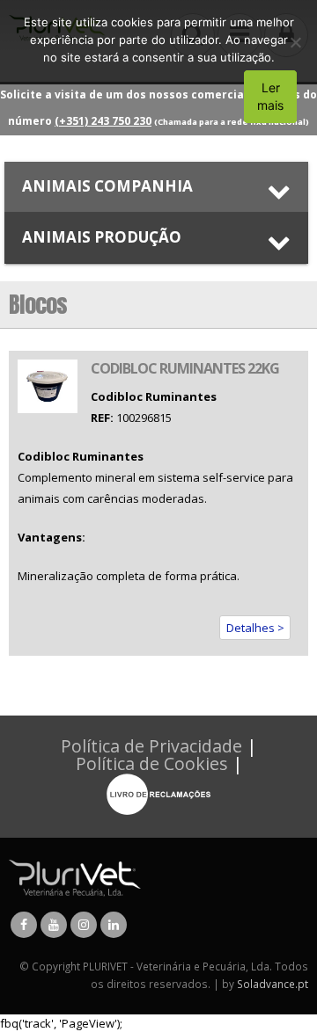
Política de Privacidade (151, 746)
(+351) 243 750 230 (103, 120)
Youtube (54, 925)
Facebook (24, 925)
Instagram (83, 925)
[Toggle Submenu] (156, 187)
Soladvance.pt (272, 984)
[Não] (295, 42)
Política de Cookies (152, 763)
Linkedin (113, 925)
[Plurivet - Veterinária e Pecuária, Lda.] (75, 876)
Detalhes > (255, 628)
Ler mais (270, 96)
